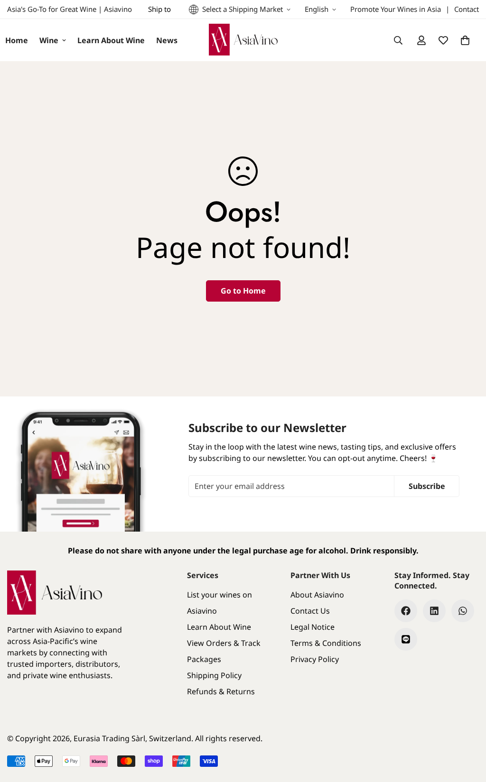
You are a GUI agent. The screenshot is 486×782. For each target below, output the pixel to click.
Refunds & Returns (221, 691)
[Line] (405, 639)
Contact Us (310, 611)
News (167, 40)
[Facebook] (405, 610)
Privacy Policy (314, 659)
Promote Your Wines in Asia (395, 9)
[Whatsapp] (462, 610)
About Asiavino (317, 594)
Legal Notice (312, 627)
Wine (48, 40)
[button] (465, 40)
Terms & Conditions (325, 643)
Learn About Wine (111, 40)
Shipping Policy (214, 675)
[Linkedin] (434, 610)
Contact (466, 9)
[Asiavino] (243, 40)
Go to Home (243, 290)
